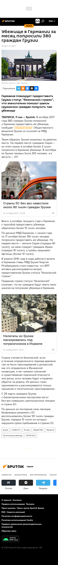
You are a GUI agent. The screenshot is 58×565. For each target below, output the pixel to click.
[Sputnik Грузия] (8, 22)
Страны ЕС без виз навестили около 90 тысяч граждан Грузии (27, 205)
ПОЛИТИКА (31, 435)
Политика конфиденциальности (16, 516)
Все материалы (38, 474)
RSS (3, 512)
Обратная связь (8, 531)
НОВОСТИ (16, 430)
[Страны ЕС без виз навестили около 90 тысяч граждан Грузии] (29, 180)
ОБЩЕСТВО (38, 430)
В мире (27, 430)
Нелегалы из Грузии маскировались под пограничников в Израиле (22, 340)
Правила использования (13, 504)
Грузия (5, 430)
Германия (50, 430)
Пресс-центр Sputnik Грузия (30, 508)
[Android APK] (10, 539)
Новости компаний (16, 512)
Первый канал (23, 127)
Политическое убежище (12, 435)
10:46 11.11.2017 (8, 46)
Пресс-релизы (8, 508)
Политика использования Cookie (17, 520)
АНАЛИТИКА (20, 474)
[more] (53, 213)
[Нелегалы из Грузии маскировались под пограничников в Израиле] (29, 313)
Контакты (17, 500)
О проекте (6, 500)
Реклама (30, 504)
